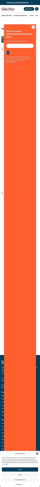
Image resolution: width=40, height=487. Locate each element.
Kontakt (3, 423)
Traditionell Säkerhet (20, 15)
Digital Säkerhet (6, 15)
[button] (37, 453)
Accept (20, 469)
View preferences (20, 479)
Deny (20, 474)
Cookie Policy (19, 484)
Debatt (3, 412)
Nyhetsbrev (29, 9)
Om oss (3, 426)
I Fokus (31, 15)
